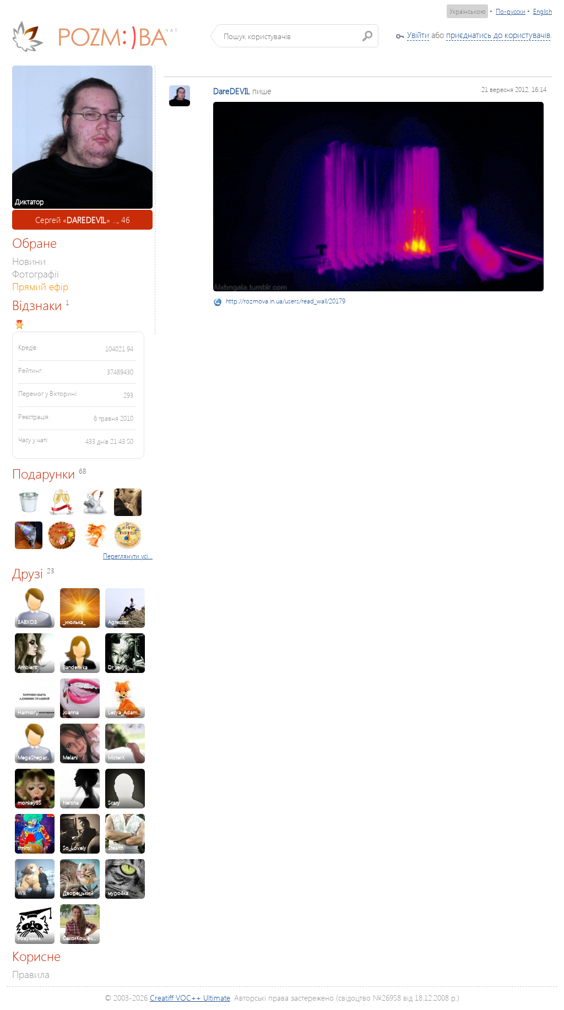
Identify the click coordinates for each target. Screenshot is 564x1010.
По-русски (510, 11)
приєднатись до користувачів (498, 34)
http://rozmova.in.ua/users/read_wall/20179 (285, 301)
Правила (31, 974)
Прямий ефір (40, 286)
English (542, 11)
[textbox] (298, 35)
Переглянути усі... (128, 556)
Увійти (418, 34)
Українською (467, 11)
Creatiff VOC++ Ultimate (190, 997)
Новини (29, 261)
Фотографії (35, 273)
